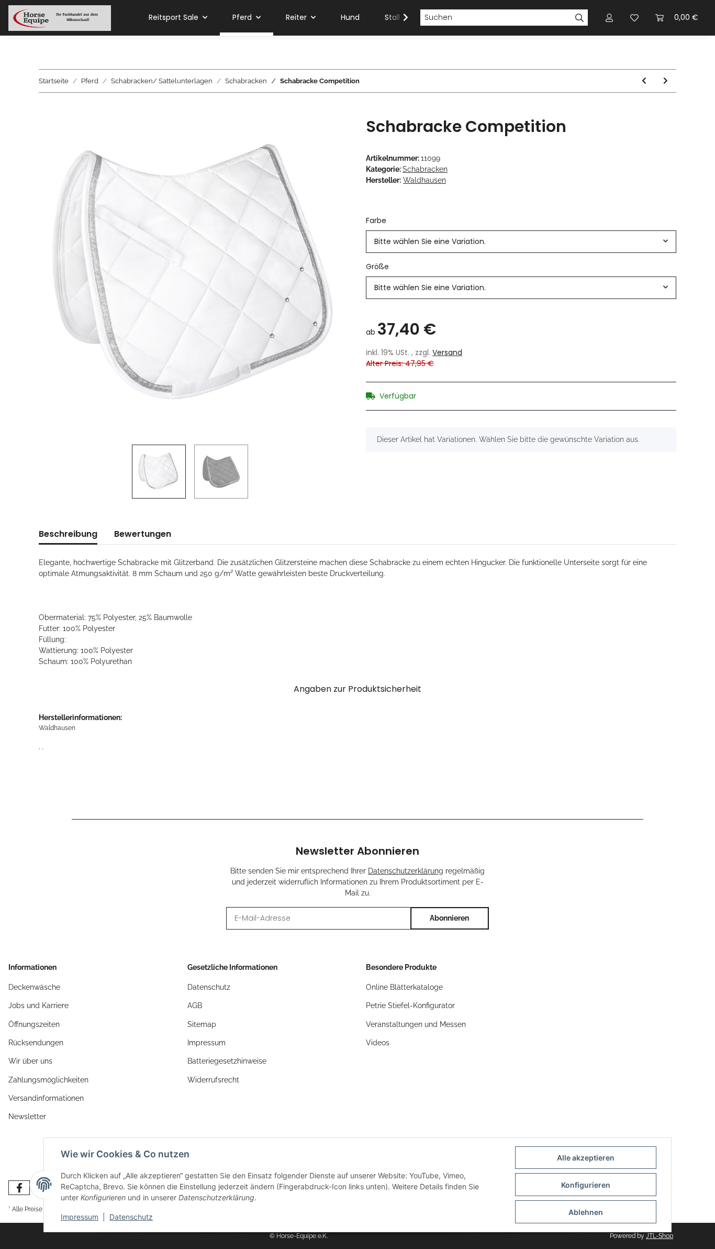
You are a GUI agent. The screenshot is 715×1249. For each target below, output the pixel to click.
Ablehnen (585, 1212)
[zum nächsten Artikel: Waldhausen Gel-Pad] (665, 81)
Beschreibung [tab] (68, 534)
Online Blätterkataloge (404, 987)
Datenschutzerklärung (405, 871)
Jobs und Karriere (38, 1005)
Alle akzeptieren (586, 1157)
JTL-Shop (659, 1236)
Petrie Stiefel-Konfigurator (410, 1005)
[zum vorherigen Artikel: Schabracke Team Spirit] (644, 81)
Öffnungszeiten (34, 1024)
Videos (377, 1042)
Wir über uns (30, 1061)
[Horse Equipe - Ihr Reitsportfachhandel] (59, 18)
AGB (194, 1005)
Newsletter (27, 1116)
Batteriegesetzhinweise (226, 1061)
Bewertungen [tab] (142, 534)
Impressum (206, 1042)
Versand (447, 352)
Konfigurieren (585, 1184)
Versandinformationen (46, 1098)
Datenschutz (208, 987)
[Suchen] (579, 18)
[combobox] (521, 241)
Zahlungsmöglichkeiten (48, 1080)
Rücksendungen (35, 1042)
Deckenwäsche (34, 987)
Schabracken (425, 169)
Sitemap (201, 1024)
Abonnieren (449, 918)
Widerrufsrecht (213, 1080)
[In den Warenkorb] (47, 111)
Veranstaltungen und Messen (416, 1024)
